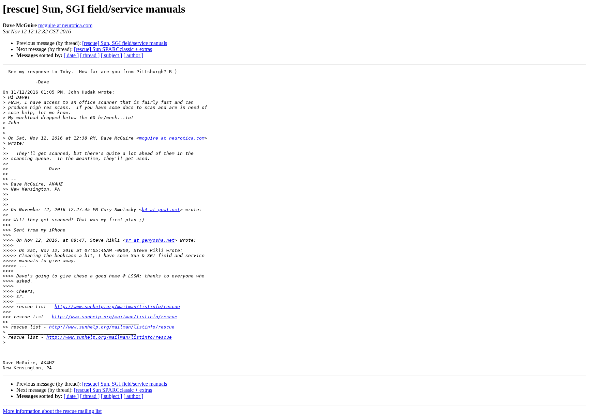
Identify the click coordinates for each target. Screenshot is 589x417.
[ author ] (133, 55)
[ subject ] (111, 55)
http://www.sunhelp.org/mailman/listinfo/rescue (117, 306)
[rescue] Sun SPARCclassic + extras (113, 49)
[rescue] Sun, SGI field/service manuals (124, 43)
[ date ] (71, 55)
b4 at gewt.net (161, 209)
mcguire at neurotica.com (65, 25)
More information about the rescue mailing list (52, 411)
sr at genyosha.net (150, 240)
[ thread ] (90, 55)
